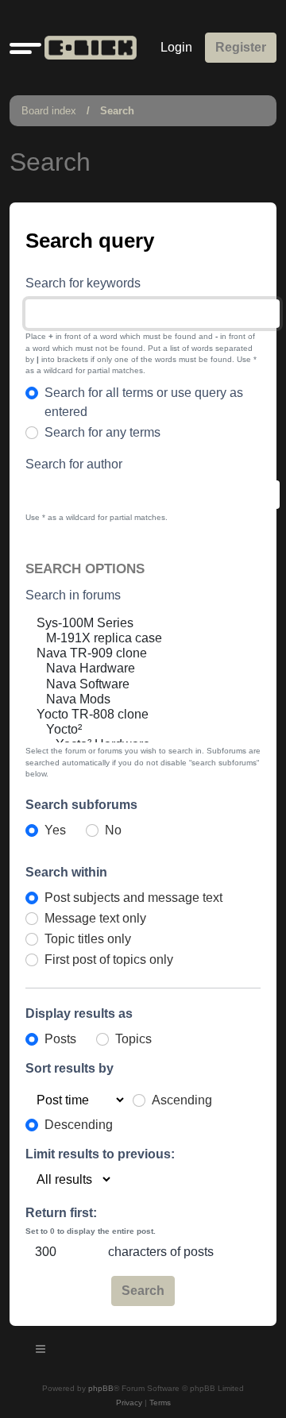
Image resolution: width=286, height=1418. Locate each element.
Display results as (79, 1013)
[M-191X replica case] (128, 638)
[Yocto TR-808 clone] (128, 714)
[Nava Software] (128, 684)
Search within (66, 872)
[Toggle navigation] (41, 1351)
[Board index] (87, 48)
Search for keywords (83, 283)
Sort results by (69, 1068)
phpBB (101, 1388)
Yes (55, 830)
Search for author (73, 464)
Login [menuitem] (176, 47)
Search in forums (73, 595)
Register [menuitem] (240, 47)
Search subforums (81, 804)
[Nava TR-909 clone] (128, 653)
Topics (133, 1039)
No (113, 830)
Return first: (61, 1213)
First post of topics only (108, 959)
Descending (78, 1124)
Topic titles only (87, 939)
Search (117, 111)
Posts (60, 1039)
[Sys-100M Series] (128, 623)
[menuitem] (129, 1403)
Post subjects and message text (133, 897)
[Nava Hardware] (128, 668)
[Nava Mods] (128, 699)
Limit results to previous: (100, 1154)
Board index (48, 111)
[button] (25, 48)
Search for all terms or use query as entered (143, 402)
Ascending (182, 1100)
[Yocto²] (128, 730)
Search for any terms (102, 432)
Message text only (95, 918)
